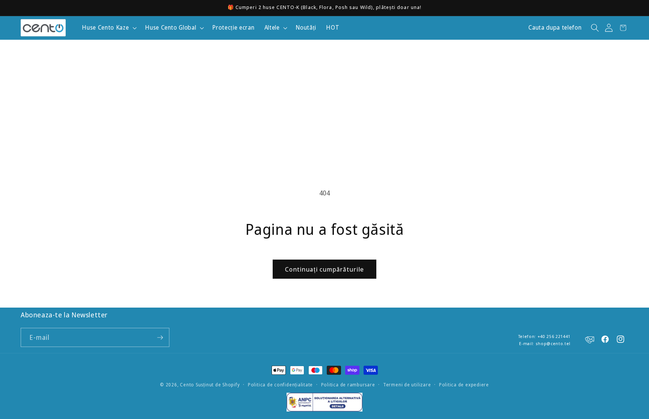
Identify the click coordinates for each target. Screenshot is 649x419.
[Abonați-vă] (160, 337)
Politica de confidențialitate (280, 384)
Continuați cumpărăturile (324, 269)
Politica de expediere (464, 384)
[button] (108, 27)
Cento (187, 384)
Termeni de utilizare (407, 384)
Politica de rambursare (348, 384)
